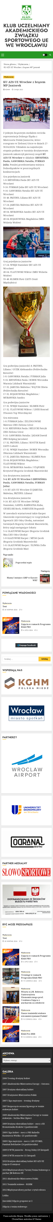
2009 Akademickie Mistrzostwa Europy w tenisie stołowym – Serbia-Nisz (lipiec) (25, 1117)
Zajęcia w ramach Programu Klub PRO (36, 625)
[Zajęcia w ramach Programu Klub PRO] (10, 625)
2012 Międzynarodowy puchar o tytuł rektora (23, 1189)
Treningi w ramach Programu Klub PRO (31, 976)
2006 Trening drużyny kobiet (16, 1078)
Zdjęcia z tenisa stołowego (14, 1206)
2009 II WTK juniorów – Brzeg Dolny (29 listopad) (25, 1150)
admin (7, 90)
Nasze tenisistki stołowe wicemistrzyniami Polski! (34, 1014)
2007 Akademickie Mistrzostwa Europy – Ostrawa (25, 1084)
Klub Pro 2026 (28, 1034)
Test (4, 606)
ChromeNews (17, 1219)
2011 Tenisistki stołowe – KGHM (17, 1184)
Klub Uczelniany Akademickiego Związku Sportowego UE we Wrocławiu (26, 35)
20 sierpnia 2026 (11, 610)
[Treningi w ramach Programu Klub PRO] (10, 976)
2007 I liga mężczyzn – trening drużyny (20, 1100)
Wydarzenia (8, 77)
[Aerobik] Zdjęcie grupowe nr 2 (17, 1201)
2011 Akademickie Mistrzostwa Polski (20, 1178)
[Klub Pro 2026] (10, 1033)
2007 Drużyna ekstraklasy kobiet (17, 1089)
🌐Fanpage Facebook (26, 645)
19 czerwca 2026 (30, 981)
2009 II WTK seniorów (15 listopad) (18, 1155)
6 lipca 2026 (28, 630)
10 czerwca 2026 (30, 1019)
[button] (2, 55)
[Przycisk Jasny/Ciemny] (45, 55)
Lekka (5, 1195)
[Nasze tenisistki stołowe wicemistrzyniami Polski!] (10, 1014)
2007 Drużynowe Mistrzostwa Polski (19, 1095)
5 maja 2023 (18, 90)
